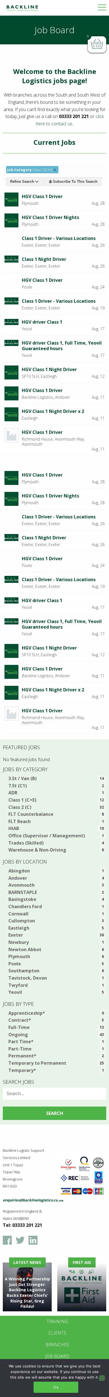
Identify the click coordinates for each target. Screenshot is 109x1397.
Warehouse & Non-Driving (37, 850)
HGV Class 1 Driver (42, 196)
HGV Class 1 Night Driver (49, 369)
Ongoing (18, 1034)
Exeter (15, 935)
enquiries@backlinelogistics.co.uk (33, 1200)
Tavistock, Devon (27, 978)
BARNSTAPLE (22, 892)
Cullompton (21, 921)
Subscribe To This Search (75, 181)
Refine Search (22, 181)
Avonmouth (21, 885)
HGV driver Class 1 (42, 322)
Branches (57, 1344)
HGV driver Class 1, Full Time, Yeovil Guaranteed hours (62, 345)
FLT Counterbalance (30, 814)
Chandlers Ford (25, 906)
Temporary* (22, 1070)
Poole (14, 964)
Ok (55, 1387)
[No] (102, 1378)
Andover (17, 878)
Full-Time (19, 1027)
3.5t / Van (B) (22, 778)
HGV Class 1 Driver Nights (50, 217)
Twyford (18, 985)
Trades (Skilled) (26, 843)
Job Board (57, 1356)
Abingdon (19, 871)
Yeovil (15, 992)
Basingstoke (22, 899)
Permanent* (22, 1056)
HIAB (13, 828)
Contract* (19, 1020)
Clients (57, 1333)
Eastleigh (18, 928)
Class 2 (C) (19, 807)
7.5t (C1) (17, 786)
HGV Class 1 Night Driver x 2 (53, 411)
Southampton (23, 971)
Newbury (18, 942)
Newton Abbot (24, 949)
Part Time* (21, 1041)
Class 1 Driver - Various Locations (59, 238)
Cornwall (18, 914)
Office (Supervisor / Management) (46, 836)
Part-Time (20, 1049)
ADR (12, 793)
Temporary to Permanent (37, 1063)
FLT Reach (19, 821)
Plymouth (19, 956)
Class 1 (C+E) (22, 800)
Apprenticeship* (26, 1013)
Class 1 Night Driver (44, 259)
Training (57, 1321)
